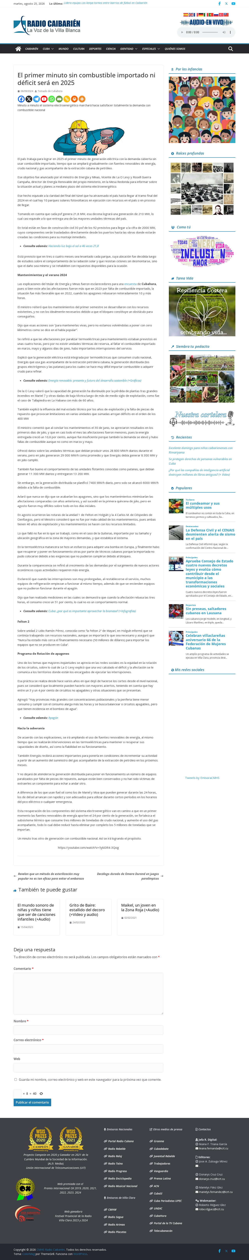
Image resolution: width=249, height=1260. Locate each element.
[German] (201, 14)
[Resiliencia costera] (202, 288)
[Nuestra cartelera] (202, 412)
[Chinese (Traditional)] (226, 14)
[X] (28, 99)
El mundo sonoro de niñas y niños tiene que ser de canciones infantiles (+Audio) (36, 912)
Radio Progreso (117, 1171)
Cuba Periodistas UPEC (167, 1201)
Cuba (46, 49)
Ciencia (111, 49)
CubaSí (157, 1193)
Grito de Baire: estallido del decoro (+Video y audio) (87, 910)
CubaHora (159, 1216)
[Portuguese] (211, 14)
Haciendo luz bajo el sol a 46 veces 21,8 (73, 246)
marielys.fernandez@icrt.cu (215, 1192)
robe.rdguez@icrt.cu (211, 1209)
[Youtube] (44, 99)
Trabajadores (161, 1163)
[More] (82, 99)
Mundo (63, 49)
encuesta (130, 284)
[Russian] (216, 14)
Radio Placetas (116, 1232)
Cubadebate (160, 1149)
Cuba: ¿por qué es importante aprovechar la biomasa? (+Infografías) (92, 611)
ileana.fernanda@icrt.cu (213, 1148)
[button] (52, 49)
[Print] (74, 99)
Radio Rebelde (116, 1149)
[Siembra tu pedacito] (202, 356)
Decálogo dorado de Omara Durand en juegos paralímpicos (128, 876)
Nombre (21, 1021)
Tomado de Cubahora (50, 91)
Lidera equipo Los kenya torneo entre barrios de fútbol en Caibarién (105, 3)
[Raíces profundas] (202, 163)
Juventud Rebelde (164, 1156)
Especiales (149, 49)
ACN (156, 1186)
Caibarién (31, 49)
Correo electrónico (29, 1040)
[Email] (59, 99)
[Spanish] (186, 14)
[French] (196, 14)
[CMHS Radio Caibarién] (18, 48)
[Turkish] (221, 14)
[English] (191, 14)
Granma (158, 1141)
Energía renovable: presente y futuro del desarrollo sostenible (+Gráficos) (94, 380)
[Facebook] (21, 99)
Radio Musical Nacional (122, 1186)
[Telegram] (36, 99)
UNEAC (157, 1208)
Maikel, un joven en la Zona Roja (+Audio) (140, 907)
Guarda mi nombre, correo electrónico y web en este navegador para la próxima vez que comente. (90, 1079)
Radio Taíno (115, 1163)
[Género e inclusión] (202, 237)
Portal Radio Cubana (120, 1141)
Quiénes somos (175, 49)
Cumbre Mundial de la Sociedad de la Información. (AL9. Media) (56, 1159)
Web (17, 1059)
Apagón (53, 718)
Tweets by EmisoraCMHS (202, 778)
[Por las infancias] (202, 79)
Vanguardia (160, 1171)
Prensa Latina (162, 1178)
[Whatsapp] (51, 99)
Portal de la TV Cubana (167, 1223)
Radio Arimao (116, 1224)
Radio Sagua (115, 1217)
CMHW (111, 1209)
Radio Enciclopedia (119, 1178)
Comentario (24, 968)
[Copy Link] (66, 99)
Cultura (78, 49)
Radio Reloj (114, 1156)
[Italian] (206, 14)
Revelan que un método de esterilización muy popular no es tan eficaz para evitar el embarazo (51, 876)
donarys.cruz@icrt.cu (211, 1179)
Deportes (95, 49)
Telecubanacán (162, 1231)
